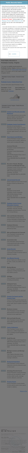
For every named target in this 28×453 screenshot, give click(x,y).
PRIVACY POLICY (6, 20)
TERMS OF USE (18, 20)
